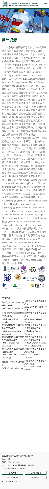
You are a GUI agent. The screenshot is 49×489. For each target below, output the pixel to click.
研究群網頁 (36, 477)
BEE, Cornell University (12, 368)
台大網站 (12, 473)
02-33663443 (13, 459)
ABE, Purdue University (12, 308)
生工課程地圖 (12, 477)
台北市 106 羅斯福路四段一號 (21, 465)
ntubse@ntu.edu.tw (17, 468)
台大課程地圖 (36, 473)
